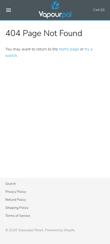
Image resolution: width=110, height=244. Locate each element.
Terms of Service (17, 215)
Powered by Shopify (60, 230)
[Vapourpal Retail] (55, 10)
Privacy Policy (15, 191)
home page (69, 49)
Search (10, 183)
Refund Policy (15, 199)
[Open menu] (8, 11)
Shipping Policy (16, 207)
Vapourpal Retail (30, 230)
